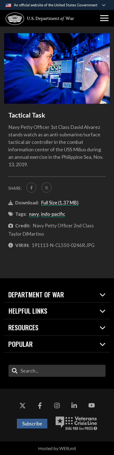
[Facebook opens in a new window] (40, 405)
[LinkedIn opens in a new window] (74, 405)
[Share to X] (46, 188)
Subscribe (32, 424)
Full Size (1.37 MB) (60, 203)
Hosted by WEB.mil (57, 448)
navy (34, 214)
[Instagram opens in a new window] (57, 405)
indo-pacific (53, 214)
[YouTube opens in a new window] (92, 405)
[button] (104, 18)
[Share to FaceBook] (31, 188)
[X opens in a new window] (22, 405)
